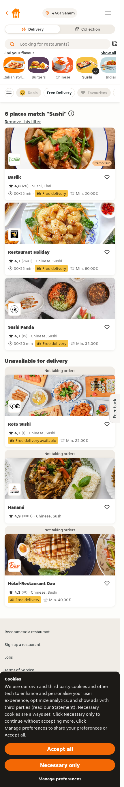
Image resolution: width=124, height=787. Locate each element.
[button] (13, 13)
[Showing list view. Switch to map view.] (114, 44)
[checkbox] (14, 68)
